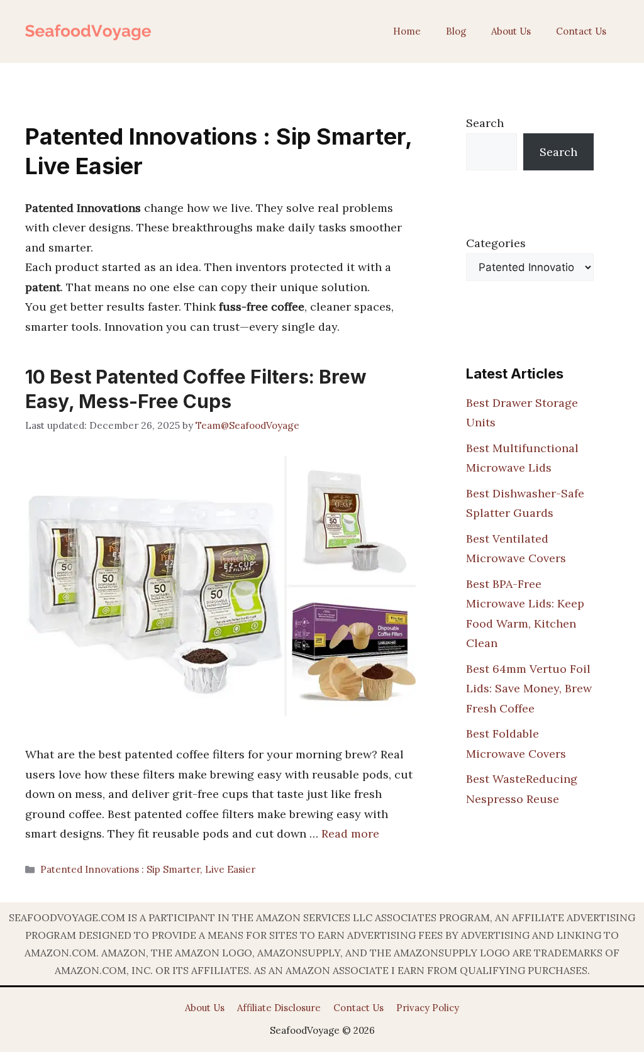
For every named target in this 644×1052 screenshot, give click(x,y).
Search (485, 123)
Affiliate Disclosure (279, 1008)
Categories (496, 243)
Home (407, 31)
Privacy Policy (427, 1008)
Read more (350, 833)
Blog (456, 31)
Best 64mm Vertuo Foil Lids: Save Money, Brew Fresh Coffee (529, 689)
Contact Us (581, 31)
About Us (511, 31)
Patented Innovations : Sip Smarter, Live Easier (147, 869)
